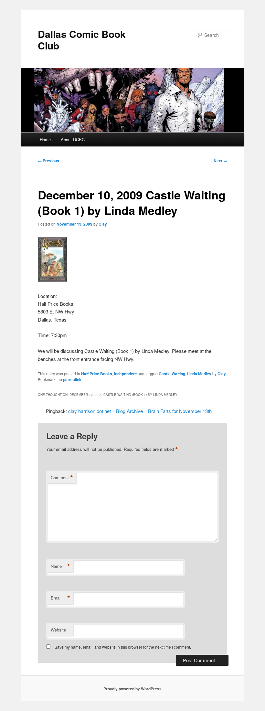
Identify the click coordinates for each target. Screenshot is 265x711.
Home (45, 139)
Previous (48, 161)
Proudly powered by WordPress (132, 689)
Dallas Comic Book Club (82, 39)
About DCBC (73, 139)
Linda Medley (199, 374)
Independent (125, 374)
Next (220, 161)
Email (60, 598)
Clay (103, 224)
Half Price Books (96, 374)
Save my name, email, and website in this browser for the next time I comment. (123, 647)
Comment (62, 477)
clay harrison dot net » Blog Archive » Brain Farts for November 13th (140, 411)
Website (58, 630)
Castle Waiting (172, 374)
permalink (72, 379)
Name (60, 566)
